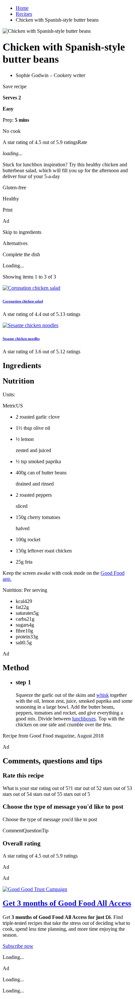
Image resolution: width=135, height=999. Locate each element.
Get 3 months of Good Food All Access (67, 903)
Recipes (24, 14)
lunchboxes (84, 718)
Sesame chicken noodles (21, 339)
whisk (102, 695)
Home (22, 8)
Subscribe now (18, 946)
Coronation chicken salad (23, 301)
